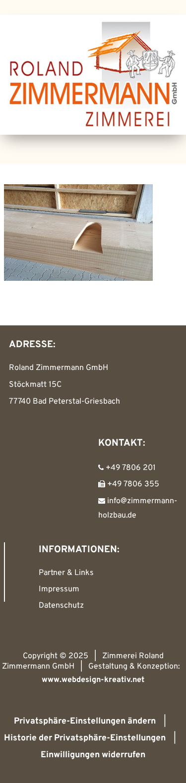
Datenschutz (61, 606)
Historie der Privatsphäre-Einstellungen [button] (85, 738)
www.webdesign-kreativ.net (93, 680)
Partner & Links (66, 573)
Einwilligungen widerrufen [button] (93, 755)
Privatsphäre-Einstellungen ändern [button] (85, 721)
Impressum (59, 589)
